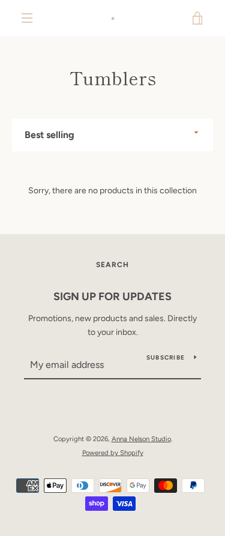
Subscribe (165, 357)
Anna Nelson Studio (141, 439)
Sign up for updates (112, 296)
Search (112, 264)
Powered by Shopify (112, 452)
